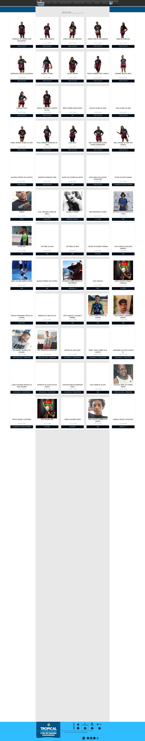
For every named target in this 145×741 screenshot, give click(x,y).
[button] (65, 3)
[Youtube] (91, 738)
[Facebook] (88, 738)
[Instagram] (94, 738)
